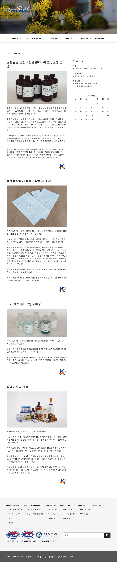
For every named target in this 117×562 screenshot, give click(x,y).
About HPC (85, 38)
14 (75, 111)
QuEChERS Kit (53, 509)
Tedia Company (68, 509)
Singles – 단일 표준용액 (35, 514)
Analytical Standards (33, 38)
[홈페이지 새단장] (37, 427)
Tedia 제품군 (67, 518)
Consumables (53, 38)
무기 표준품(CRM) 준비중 (24, 304)
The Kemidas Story (15, 509)
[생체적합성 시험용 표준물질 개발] (37, 226)
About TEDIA (70, 38)
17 (92, 111)
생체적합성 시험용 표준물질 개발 (29, 181)
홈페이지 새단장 (17, 387)
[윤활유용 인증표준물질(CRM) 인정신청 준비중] (37, 104)
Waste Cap (51, 518)
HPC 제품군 (84, 514)
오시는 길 (12, 518)
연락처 (11, 523)
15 (81, 111)
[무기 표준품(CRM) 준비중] (37, 336)
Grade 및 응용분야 (69, 514)
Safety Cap (51, 514)
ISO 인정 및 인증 (14, 514)
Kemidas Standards (33, 509)
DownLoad (99, 38)
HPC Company (85, 509)
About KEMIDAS (13, 38)
